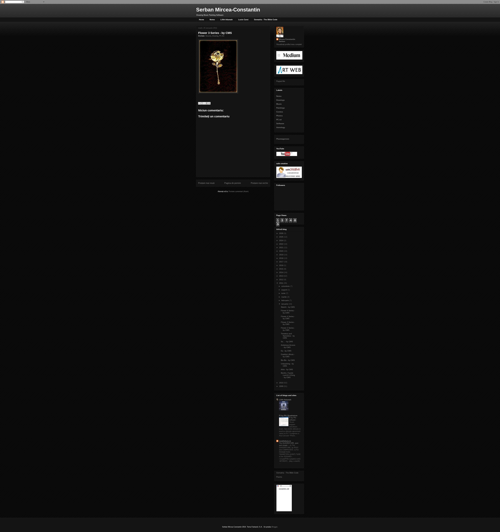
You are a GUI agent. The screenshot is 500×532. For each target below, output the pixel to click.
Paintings (280, 108)
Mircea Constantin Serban (287, 40)
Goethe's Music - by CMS (288, 355)
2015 (281, 269)
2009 (281, 386)
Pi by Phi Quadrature (288, 416)
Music (279, 104)
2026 (281, 233)
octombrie (285, 286)
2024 (281, 240)
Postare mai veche (259, 183)
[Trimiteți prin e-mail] (199, 103)
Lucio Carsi (243, 19)
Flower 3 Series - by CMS (288, 323)
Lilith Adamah (226, 19)
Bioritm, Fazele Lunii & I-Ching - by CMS (288, 375)
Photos (279, 116)
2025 (281, 237)
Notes (212, 19)
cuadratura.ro (285, 441)
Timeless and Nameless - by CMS (288, 336)
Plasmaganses (282, 139)
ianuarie (285, 304)
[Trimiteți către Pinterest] (209, 103)
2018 (281, 258)
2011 (281, 283)
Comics (279, 112)
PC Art (221, 36)
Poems (279, 477)
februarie (285, 300)
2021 (281, 247)
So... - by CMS (287, 342)
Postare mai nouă (206, 183)
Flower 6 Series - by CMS (288, 312)
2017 (281, 262)
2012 (281, 280)
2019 (281, 255)
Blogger (274, 527)
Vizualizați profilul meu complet (289, 44)
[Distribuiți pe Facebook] (206, 103)
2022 (281, 244)
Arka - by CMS (287, 369)
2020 (281, 251)
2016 (281, 265)
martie (284, 297)
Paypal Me (280, 81)
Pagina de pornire (232, 183)
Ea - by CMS (286, 351)
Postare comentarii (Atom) (238, 191)
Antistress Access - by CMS (288, 346)
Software (280, 123)
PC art (279, 120)
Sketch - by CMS (288, 307)
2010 (281, 383)
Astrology (280, 127)
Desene (208, 36)
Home (201, 19)
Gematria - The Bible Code (265, 19)
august (284, 290)
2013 (281, 276)
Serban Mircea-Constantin (228, 10)
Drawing (215, 36)
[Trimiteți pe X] (204, 103)
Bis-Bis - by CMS (288, 360)
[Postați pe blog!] (202, 103)
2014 (281, 272)
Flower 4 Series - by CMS (288, 317)
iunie (283, 293)
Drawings (280, 100)
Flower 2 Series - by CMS (288, 329)
